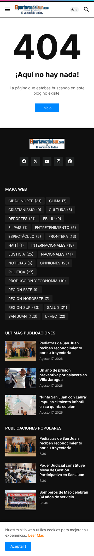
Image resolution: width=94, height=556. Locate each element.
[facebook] (24, 161)
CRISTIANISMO (24, 209)
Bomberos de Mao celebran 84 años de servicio (63, 494)
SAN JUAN (22, 316)
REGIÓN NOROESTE (28, 298)
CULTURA (60, 209)
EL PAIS (17, 227)
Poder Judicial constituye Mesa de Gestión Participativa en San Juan (62, 470)
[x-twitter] (35, 161)
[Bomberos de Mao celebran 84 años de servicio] (20, 500)
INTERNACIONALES (52, 245)
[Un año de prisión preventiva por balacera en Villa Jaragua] (20, 378)
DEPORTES (22, 218)
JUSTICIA (20, 254)
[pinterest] (70, 161)
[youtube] (47, 161)
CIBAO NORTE (25, 201)
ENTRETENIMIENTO (55, 227)
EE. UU (52, 218)
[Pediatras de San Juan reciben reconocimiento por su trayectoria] (20, 351)
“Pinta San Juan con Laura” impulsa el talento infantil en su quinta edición (63, 402)
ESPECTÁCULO (24, 236)
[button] (7, 9)
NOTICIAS (20, 263)
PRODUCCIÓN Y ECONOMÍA (37, 281)
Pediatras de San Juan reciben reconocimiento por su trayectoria (60, 348)
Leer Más (36, 535)
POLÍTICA (20, 272)
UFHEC (55, 316)
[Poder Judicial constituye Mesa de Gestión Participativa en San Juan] (20, 473)
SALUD (57, 307)
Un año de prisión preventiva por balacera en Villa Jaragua (63, 375)
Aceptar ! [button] (18, 546)
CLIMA (58, 201)
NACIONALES (57, 254)
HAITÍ (16, 245)
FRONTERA (62, 236)
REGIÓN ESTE (23, 289)
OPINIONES (54, 263)
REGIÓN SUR (23, 307)
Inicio (47, 108)
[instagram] (58, 161)
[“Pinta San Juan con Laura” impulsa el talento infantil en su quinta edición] (20, 405)
